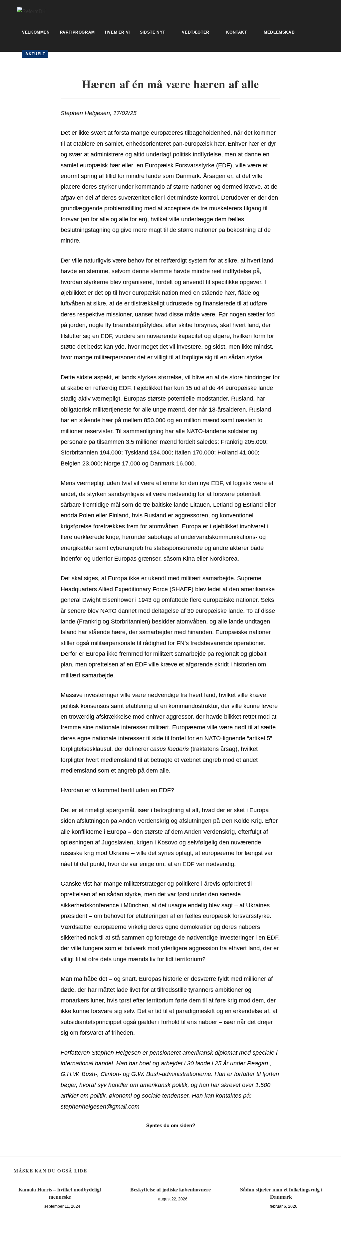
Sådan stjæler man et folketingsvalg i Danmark (281, 1193)
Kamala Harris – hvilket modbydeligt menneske (59, 1193)
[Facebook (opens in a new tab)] (321, 10)
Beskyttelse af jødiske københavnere (170, 1189)
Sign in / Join (73, 54)
